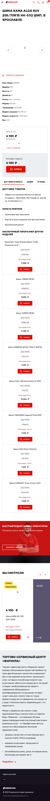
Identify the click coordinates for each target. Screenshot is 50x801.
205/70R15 (18, 108)
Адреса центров (9, 774)
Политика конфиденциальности (15, 796)
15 (11, 95)
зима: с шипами (14, 99)
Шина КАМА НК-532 (15, 618)
